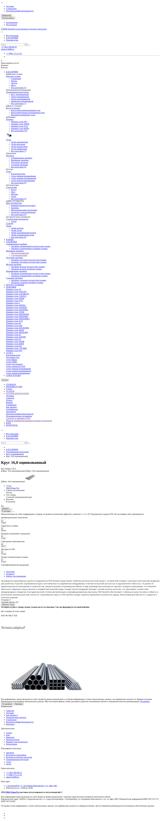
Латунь (14, 83)
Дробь (8, 226)
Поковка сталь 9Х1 (19, 122)
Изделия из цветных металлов (19, 757)
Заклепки (10, 156)
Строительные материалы (17, 219)
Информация (6, 706)
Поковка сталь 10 (13, 289)
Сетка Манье (11, 360)
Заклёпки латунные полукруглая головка (28, 260)
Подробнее (145, 701)
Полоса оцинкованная (20, 99)
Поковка (9, 119)
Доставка (10, 6)
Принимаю (19, 704)
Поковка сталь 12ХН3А (16, 296)
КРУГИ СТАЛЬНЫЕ (15, 285)
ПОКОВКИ (11, 287)
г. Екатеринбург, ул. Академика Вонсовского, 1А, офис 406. (31, 786)
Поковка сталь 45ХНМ (16, 337)
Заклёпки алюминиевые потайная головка (29, 249)
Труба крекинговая (19, 147)
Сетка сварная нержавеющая (23, 176)
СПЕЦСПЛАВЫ (13, 375)
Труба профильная (19, 149)
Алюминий (16, 79)
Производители (12, 740)
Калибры (15, 208)
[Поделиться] (13, 511)
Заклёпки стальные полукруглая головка (28, 280)
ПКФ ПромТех (13, 792)
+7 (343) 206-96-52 (9, 47)
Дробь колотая (17, 228)
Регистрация (11, 25)
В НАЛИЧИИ (12, 38)
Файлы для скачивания (16, 576)
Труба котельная (18, 144)
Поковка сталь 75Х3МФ (16, 348)
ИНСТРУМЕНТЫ (14, 203)
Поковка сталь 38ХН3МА (17, 317)
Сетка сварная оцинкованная (23, 178)
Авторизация (11, 22)
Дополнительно (8, 728)
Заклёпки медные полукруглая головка (28, 267)
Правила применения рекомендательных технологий (29, 421)
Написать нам (24, 646)
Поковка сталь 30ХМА (16, 305)
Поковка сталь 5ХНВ (15, 341)
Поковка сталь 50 (13, 339)
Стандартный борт (19, 255)
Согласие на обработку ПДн (18, 418)
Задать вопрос (9, 646)
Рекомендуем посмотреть (17, 742)
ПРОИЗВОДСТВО (14, 387)
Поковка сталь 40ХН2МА (17, 332)
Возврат (9, 402)
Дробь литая (16, 230)
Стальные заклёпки (14, 278)
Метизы (14, 194)
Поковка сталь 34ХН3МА (17, 310)
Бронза (14, 81)
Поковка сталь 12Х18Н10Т (17, 294)
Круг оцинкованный (20, 94)
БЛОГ (8, 423)
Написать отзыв (8, 605)
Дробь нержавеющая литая (22, 235)
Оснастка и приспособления (23, 212)
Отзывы (10, 574)
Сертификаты (12, 409)
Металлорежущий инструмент (24, 210)
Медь (13, 85)
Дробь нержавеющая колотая (23, 233)
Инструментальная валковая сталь (25, 110)
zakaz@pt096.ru (7, 49)
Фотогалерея (11, 744)
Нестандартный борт (20, 253)
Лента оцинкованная (20, 97)
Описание (10, 572)
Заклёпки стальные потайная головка (27, 283)
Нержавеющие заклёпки (16, 271)
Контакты (10, 724)
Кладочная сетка (18, 174)
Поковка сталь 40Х (14, 326)
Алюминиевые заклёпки (21, 158)
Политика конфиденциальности (20, 11)
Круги (13, 190)
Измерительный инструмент (23, 205)
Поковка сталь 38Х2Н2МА (17, 314)
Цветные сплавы (13, 76)
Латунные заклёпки (14, 258)
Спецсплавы (11, 187)
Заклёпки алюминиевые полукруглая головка (30, 246)
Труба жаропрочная (19, 142)
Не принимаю (7, 704)
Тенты (13, 221)
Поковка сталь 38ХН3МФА (18, 319)
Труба (8, 140)
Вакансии (10, 737)
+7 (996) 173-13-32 (14, 54)
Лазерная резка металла (16, 717)
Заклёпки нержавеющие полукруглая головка (30, 273)
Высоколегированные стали (23, 115)
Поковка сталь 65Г (14, 346)
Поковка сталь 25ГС (14, 301)
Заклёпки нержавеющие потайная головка (29, 276)
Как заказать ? (12, 715)
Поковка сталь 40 (13, 323)
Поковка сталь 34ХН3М (16, 307)
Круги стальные (13, 108)
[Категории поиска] (2, 430)
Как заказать (11, 407)
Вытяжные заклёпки (15, 251)
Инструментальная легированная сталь (28, 113)
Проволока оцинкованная (22, 101)
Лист (13, 192)
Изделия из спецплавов (16, 755)
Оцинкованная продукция (17, 92)
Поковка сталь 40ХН (20, 128)
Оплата (9, 400)
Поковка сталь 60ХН (15, 344)
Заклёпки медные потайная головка (26, 269)
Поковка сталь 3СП (19, 126)
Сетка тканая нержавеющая (23, 181)
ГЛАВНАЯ (11, 384)
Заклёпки (10, 753)
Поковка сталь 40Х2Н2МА (17, 328)
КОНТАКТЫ (11, 425)
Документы (11, 412)
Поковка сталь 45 (13, 335)
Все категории (12, 35)
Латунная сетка (12, 357)
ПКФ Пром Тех (12, 488)
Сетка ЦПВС (11, 362)
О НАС (9, 389)
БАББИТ (10, 239)
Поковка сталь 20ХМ (20, 124)
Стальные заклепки (19, 165)
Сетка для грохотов (14, 364)
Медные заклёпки (13, 264)
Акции (9, 733)
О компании (11, 9)
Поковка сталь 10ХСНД (16, 292)
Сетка (8, 171)
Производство (12, 40)
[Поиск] (29, 45)
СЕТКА (9, 353)
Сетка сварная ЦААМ (15, 366)
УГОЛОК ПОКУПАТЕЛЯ (17, 393)
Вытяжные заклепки (20, 160)
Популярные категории (11, 748)
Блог (8, 735)
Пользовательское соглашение (19, 416)
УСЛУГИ (10, 391)
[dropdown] (2, 2)
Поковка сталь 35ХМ (15, 312)
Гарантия (10, 398)
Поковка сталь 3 (13, 303)
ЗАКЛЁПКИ (11, 242)
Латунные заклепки (19, 162)
